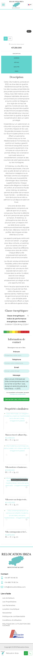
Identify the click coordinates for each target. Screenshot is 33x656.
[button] (3, 4)
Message (16, 375)
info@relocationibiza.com (15, 587)
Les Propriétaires (9, 602)
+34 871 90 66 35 (11, 578)
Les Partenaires (8, 605)
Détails (16, 62)
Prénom (16, 352)
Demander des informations (16, 399)
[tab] (6, 39)
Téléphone (16, 360)
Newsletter (7, 613)
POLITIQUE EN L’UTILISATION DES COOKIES (16, 624)
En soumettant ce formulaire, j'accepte (17, 393)
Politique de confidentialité (18, 394)
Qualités (16, 66)
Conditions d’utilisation (12, 620)
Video (16, 71)
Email (16, 367)
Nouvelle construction (19, 479)
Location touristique (10, 609)
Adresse (16, 58)
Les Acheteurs (8, 598)
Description (16, 53)
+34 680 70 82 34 (11, 582)
